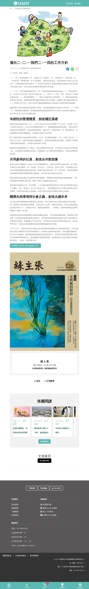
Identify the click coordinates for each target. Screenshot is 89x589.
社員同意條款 (20, 556)
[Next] (73, 422)
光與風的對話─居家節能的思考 (22, 8)
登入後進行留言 (44, 460)
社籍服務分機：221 (19, 533)
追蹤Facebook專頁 (49, 508)
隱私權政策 (7, 556)
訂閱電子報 (46, 505)
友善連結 (15, 515)
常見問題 (15, 505)
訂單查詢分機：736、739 (21, 541)
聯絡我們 (15, 508)
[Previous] (15, 422)
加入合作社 (57, 488)
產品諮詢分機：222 (19, 537)
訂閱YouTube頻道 (49, 515)
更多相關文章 (44, 441)
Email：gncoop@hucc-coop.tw (23, 545)
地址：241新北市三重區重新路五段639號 (70, 566)
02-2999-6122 (20, 528)
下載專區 (15, 512)
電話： (14, 528)
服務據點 (44, 488)
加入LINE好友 (47, 512)
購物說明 (32, 488)
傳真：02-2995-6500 (76, 570)
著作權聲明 (34, 556)
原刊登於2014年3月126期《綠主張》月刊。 (25, 245)
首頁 (11, 8)
